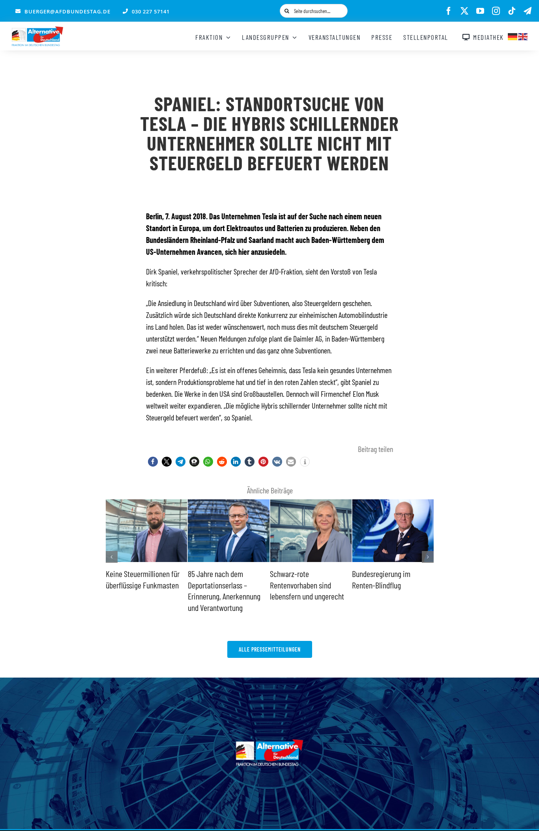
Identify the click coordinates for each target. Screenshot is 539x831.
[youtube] (480, 11)
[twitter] (464, 11)
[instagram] (496, 11)
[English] (523, 35)
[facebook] (449, 11)
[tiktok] (512, 11)
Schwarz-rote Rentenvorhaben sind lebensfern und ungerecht (307, 584)
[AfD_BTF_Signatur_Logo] (37, 30)
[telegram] (528, 11)
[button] (153, 462)
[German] (513, 35)
